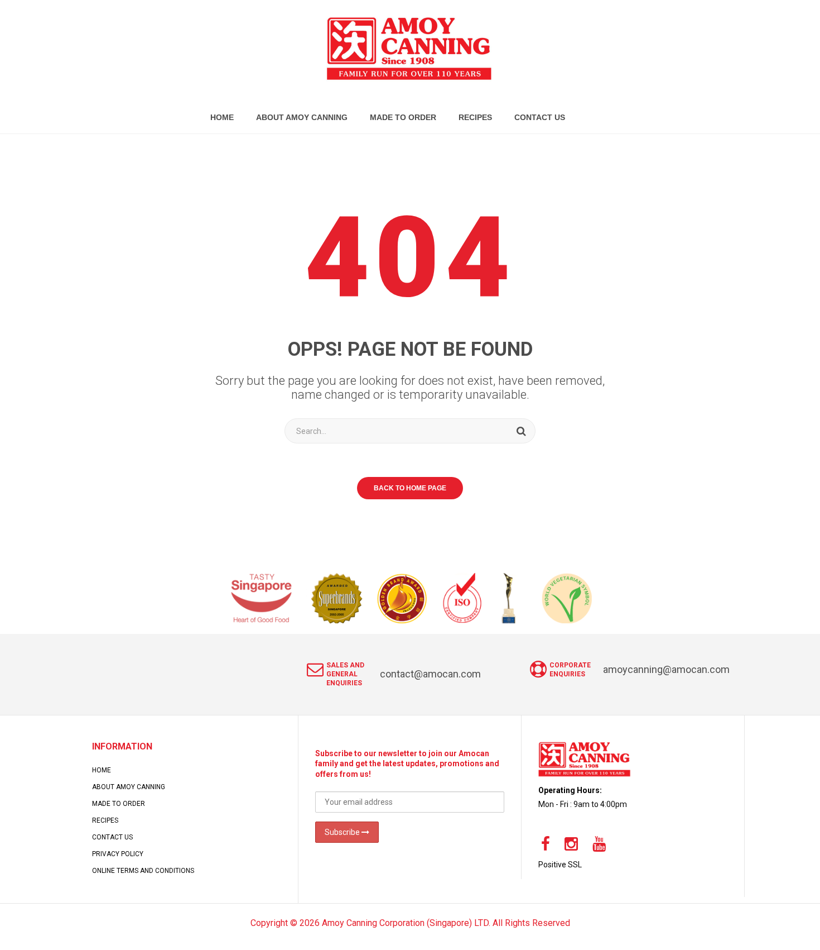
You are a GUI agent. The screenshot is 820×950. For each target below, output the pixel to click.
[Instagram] (571, 844)
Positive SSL (560, 864)
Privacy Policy (117, 854)
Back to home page (410, 488)
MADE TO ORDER (118, 804)
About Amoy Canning (128, 787)
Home (101, 770)
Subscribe (343, 832)
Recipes (105, 820)
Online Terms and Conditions (143, 871)
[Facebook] (545, 844)
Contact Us (112, 837)
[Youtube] (599, 844)
